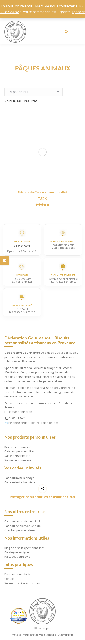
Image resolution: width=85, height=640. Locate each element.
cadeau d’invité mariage (39, 368)
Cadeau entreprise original (22, 521)
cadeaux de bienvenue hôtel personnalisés (33, 381)
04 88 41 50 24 (17, 418)
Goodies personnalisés (20, 530)
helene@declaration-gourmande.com (33, 423)
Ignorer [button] (78, 11)
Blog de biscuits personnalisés (24, 548)
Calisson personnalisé (19, 451)
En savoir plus (65, 634)
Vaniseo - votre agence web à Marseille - (35, 634)
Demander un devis (17, 574)
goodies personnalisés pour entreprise (30, 377)
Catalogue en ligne (16, 552)
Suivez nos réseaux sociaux (23, 583)
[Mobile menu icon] (76, 31)
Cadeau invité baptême (19, 482)
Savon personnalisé (17, 460)
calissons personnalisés (43, 357)
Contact (9, 579)
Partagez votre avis (17, 557)
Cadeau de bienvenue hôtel (22, 526)
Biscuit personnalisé (17, 447)
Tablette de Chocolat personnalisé (42, 192)
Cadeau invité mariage (19, 478)
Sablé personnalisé (17, 456)
